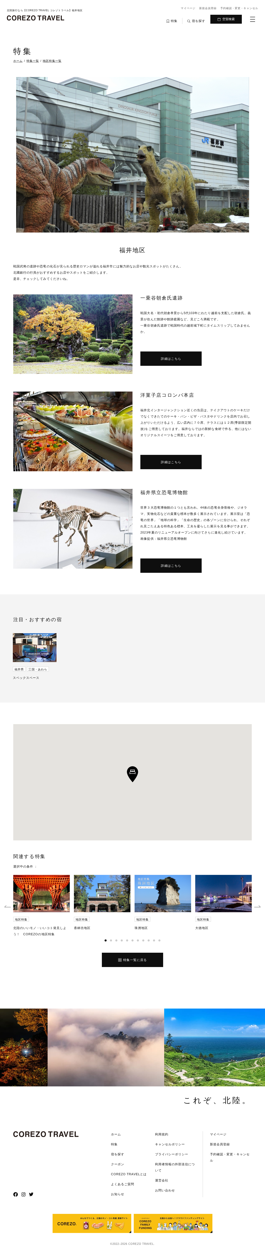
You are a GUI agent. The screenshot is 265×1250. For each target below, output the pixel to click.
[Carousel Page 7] (138, 940)
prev (8, 907)
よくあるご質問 (122, 1184)
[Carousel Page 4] (122, 940)
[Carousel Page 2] (111, 940)
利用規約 (161, 1134)
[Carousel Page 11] (159, 940)
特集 (114, 1144)
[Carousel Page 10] (154, 940)
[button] (132, 774)
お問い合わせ (165, 1190)
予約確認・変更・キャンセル (239, 8)
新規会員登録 (208, 8)
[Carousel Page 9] (149, 940)
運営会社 (161, 1180)
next (257, 907)
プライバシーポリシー (171, 1154)
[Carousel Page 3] (116, 940)
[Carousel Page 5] (127, 940)
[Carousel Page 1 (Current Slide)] (106, 940)
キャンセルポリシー (170, 1144)
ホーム (116, 1134)
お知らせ (117, 1194)
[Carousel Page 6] (132, 940)
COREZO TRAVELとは (129, 1174)
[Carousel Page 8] (143, 940)
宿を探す (117, 1154)
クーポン (117, 1164)
